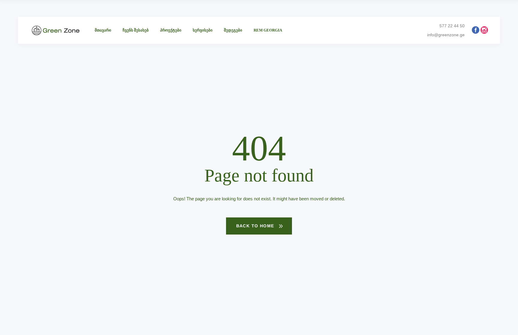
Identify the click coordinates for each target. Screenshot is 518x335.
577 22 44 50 (452, 25)
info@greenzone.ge (446, 34)
